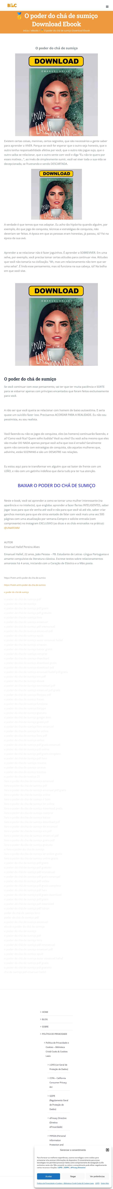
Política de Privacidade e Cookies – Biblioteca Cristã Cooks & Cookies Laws (65, 1183)
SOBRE (45, 1026)
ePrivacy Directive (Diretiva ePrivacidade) (57, 1122)
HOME (45, 1012)
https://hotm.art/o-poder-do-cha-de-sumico (25, 585)
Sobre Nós (105, 1183)
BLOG (45, 1019)
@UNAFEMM (12, 528)
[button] (107, 1149)
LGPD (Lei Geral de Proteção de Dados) (58, 1067)
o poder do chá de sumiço (16, 592)
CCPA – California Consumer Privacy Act (58, 1082)
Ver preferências (97, 1176)
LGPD (97, 1183)
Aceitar (48, 1176)
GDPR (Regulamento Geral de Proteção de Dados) (58, 1102)
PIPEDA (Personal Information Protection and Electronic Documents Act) (57, 1144)
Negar (73, 1176)
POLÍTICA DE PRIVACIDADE (54, 1034)
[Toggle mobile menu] (107, 6)
